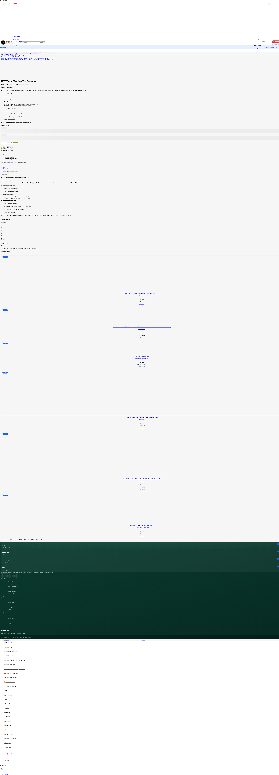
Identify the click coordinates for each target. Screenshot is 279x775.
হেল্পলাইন (263, 41)
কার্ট (8, 621)
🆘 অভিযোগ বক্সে (10, 162)
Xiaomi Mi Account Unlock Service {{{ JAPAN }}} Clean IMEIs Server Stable (142, 479)
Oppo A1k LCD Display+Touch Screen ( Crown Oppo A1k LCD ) (141, 293)
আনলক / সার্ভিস (11, 602)
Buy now (15, 142)
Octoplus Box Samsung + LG (142, 356)
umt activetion (141, 329)
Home (2, 53)
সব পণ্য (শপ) (10, 600)
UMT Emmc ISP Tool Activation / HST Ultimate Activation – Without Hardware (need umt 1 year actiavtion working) (142, 327)
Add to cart (10, 142)
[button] (141, 304)
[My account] (262, 47)
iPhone (17, 46)
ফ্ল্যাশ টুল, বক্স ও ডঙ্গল (12, 591)
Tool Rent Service (138, 527)
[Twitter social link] (7, 170)
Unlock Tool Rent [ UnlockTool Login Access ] (141, 525)
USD (258, 47)
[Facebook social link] (5, 170)
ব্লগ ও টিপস (10, 607)
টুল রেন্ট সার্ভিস (10, 581)
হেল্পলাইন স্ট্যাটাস (11, 605)
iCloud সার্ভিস (11, 589)
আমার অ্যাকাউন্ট (11, 616)
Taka (258, 48)
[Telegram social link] (12, 170)
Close (1, 766)
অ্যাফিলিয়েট (10, 610)
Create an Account (4, 774)
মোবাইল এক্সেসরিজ (11, 594)
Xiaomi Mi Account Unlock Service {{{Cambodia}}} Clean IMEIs (142, 417)
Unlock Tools (146, 527)
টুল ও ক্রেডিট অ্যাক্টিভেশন (13, 584)
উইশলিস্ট (9, 623)
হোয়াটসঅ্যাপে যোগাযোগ (12, 625)
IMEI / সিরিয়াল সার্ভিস (12, 586)
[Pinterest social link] (9, 170)
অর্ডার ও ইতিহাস (11, 618)
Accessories (141, 295)
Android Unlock (19, 41)
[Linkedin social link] (10, 170)
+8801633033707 (265, 43)
